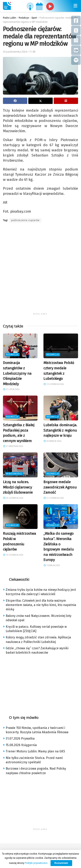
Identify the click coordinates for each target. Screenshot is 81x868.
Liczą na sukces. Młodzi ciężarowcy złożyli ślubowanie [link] (18, 487)
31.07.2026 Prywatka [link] (20, 738)
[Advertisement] (40, 270)
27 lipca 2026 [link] (12, 389)
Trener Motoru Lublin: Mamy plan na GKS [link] (35, 751)
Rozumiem (61, 862)
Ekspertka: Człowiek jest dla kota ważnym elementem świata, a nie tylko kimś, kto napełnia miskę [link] (41, 605)
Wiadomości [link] (14, 473)
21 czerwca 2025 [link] (55, 498)
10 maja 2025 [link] (53, 565)
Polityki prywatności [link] (36, 862)
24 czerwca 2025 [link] (14, 498)
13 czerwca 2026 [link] (55, 384)
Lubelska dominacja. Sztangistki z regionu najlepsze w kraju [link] (60, 430)
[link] (7, 6)
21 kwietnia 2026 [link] (14, 446)
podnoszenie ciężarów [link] (25, 220)
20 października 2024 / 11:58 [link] (19, 51)
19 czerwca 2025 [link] (14, 555)
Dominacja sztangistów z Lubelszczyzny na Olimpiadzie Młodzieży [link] (17, 373)
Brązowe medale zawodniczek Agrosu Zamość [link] (60, 487)
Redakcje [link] (12, 354)
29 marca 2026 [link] (53, 441)
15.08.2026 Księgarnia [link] (21, 745)
